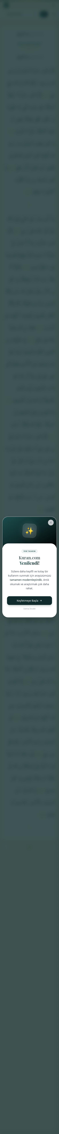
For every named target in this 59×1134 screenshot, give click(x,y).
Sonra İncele (29, 608)
